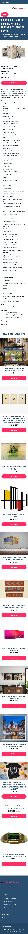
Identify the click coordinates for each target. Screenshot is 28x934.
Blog (5, 907)
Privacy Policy (11, 931)
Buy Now (14, 83)
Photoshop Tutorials (10, 898)
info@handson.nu (5, 2)
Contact (10, 929)
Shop (4, 14)
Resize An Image (8, 901)
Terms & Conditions (18, 929)
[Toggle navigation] (3, 8)
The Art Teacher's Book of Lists (14, 809)
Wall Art (10, 66)
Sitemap (18, 931)
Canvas (15, 66)
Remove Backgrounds (10, 904)
